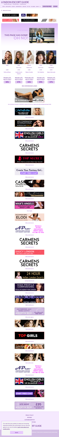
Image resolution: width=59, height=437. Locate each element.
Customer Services (29, 419)
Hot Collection (41, 72)
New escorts (8, 6)
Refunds (29, 417)
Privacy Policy (29, 415)
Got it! (16, 432)
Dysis (41, 65)
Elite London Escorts (29, 117)
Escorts (13, 6)
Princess (29, 65)
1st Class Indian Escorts (29, 280)
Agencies (24, 6)
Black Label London (29, 329)
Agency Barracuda (51, 72)
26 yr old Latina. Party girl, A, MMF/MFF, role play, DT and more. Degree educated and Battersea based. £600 (29, 104)
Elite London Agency (29, 317)
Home (3, 6)
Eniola (51, 65)
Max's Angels (29, 210)
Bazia (19, 65)
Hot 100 (28, 6)
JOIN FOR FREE (47, 6)
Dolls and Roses (7, 72)
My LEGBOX (33, 6)
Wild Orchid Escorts (29, 305)
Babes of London (29, 72)
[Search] (40, 6)
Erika (7, 65)
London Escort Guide (15, 2)
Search (37, 6)
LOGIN (55, 6)
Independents (19, 6)
